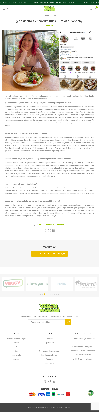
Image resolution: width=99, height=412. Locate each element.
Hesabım (49, 339)
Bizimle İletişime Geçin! (16, 339)
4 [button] (46, 294)
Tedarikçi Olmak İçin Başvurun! (83, 339)
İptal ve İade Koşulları (82, 355)
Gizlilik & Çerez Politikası (82, 359)
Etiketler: (35, 225)
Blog (16, 351)
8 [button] (54, 294)
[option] (13, 284)
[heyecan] (45, 381)
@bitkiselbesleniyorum (14, 103)
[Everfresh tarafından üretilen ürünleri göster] (62, 284)
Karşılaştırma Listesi (49, 355)
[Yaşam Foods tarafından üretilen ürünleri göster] (86, 284)
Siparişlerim (49, 343)
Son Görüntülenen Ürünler (49, 351)
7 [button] (52, 294)
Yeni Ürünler (16, 355)
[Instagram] (54, 381)
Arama (16, 343)
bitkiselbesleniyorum (46, 225)
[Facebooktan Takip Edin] (49, 381)
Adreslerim (49, 347)
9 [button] (56, 294)
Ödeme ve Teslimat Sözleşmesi (82, 351)
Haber (16, 347)
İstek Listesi (49, 363)
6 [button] (50, 294)
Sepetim (49, 359)
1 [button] (40, 294)
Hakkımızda (16, 359)
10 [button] (58, 294)
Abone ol (68, 322)
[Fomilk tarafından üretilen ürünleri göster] (37, 284)
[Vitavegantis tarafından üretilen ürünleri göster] (13, 284)
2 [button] (42, 294)
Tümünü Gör (50, 16)
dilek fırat (61, 225)
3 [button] (44, 294)
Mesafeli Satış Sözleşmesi (82, 347)
